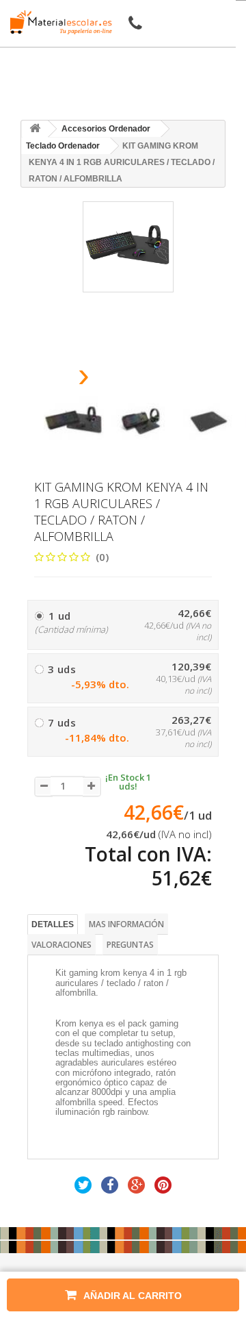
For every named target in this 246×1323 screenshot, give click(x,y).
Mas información (126, 924)
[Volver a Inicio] (35, 129)
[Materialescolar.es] (57, 22)
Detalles (52, 924)
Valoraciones (61, 944)
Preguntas (130, 944)
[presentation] (49, 379)
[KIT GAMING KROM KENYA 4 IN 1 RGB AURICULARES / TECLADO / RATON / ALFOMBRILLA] (74, 421)
